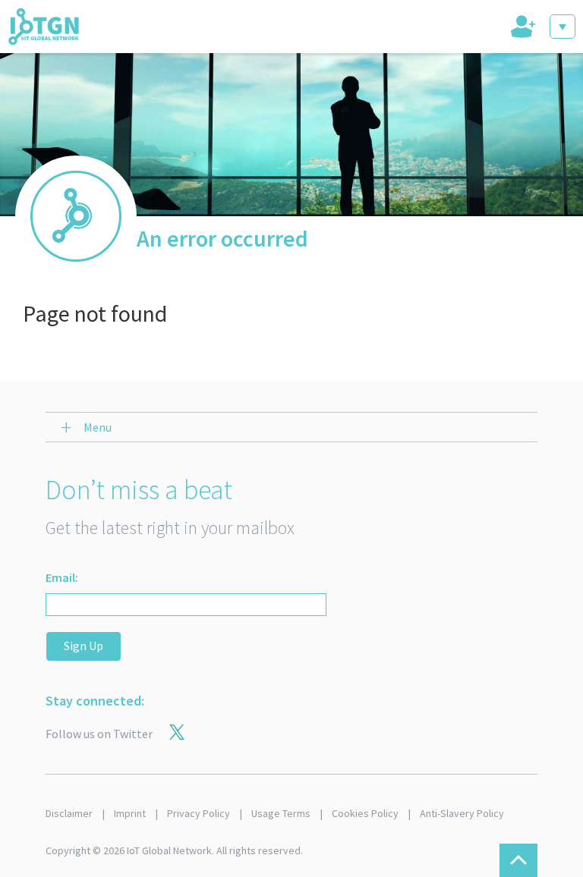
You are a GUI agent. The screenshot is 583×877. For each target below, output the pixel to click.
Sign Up (83, 645)
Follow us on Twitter (99, 733)
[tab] (521, 26)
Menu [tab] (98, 427)
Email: (62, 577)
